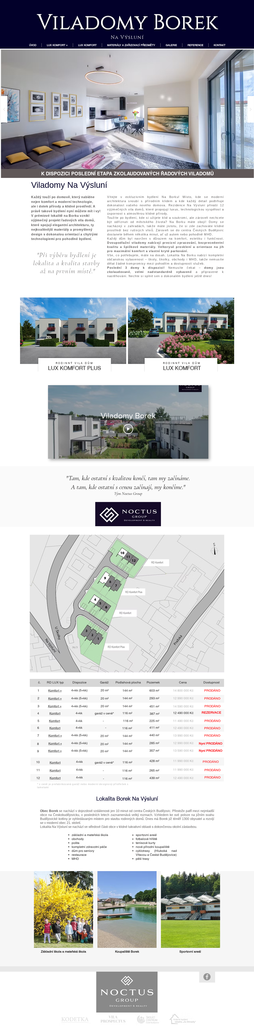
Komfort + (55, 698)
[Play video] (128, 429)
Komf (52, 721)
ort (58, 721)
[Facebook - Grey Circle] (207, 976)
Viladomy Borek (127, 20)
